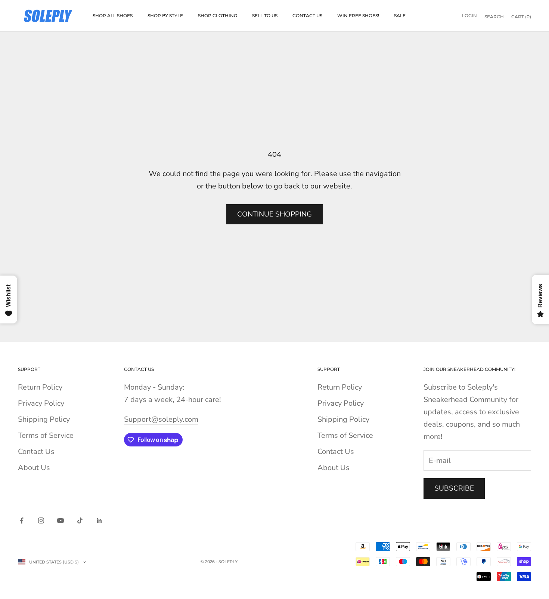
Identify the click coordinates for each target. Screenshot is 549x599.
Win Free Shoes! (358, 15)
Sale (400, 15)
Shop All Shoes (113, 15)
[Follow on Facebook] (21, 520)
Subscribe (454, 488)
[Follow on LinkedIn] (99, 520)
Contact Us (307, 15)
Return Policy (40, 387)
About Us (34, 468)
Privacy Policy (41, 403)
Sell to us (264, 15)
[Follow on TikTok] (80, 520)
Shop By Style (165, 15)
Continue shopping (274, 214)
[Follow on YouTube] (60, 520)
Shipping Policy (44, 419)
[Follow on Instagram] (41, 520)
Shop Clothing (217, 15)
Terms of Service (46, 435)
